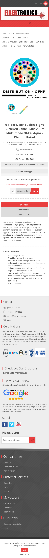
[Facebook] (5, 424)
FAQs (6, 487)
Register (36, 3)
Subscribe (32, 440)
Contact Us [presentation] (24, 214)
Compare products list (12, 524)
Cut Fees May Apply (24, 171)
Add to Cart (24, 191)
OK (24, 550)
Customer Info (9, 503)
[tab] (24, 204)
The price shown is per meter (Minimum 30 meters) (24, 164)
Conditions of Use (11, 466)
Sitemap (7, 491)
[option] (11, 109)
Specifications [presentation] (24, 210)
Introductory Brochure (15, 372)
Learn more (24, 554)
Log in (41, 3)
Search (6, 528)
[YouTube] (18, 424)
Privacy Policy (9, 471)
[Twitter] (11, 424)
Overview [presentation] (24, 205)
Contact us (8, 483)
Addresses (8, 507)
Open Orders (9, 512)
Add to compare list (25, 150)
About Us (7, 462)
